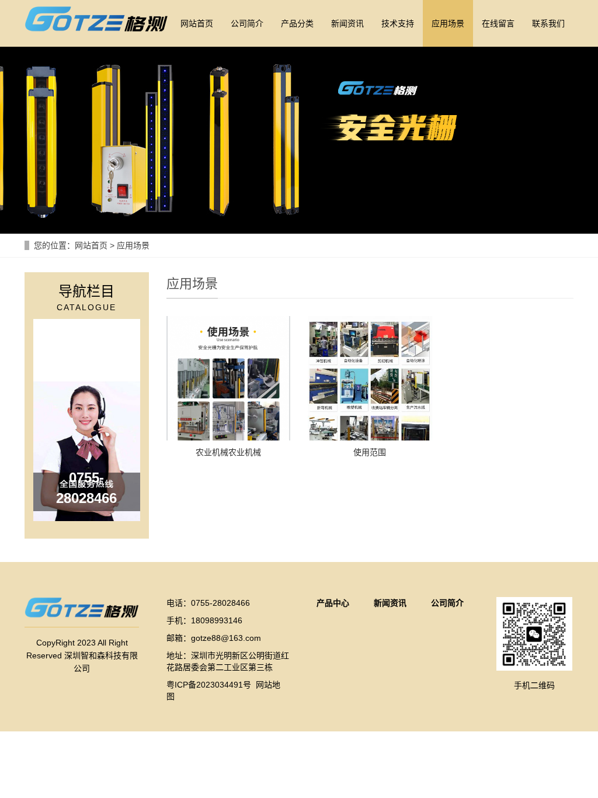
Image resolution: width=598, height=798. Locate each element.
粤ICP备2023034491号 (208, 684)
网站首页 (196, 23)
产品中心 (333, 603)
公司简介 (247, 23)
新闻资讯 (347, 23)
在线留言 (498, 23)
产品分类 (297, 23)
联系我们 (548, 23)
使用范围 (369, 452)
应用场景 (448, 23)
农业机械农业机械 (228, 452)
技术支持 (397, 23)
